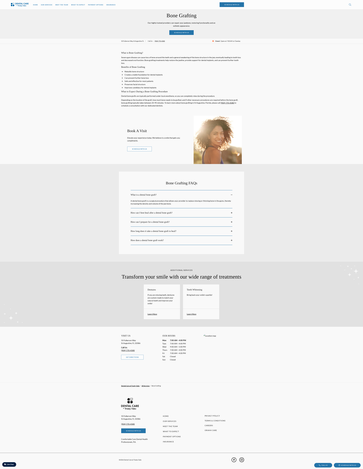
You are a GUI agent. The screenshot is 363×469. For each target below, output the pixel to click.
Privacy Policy (212, 416)
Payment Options (95, 5)
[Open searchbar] (350, 5)
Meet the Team (61, 5)
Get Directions (132, 357)
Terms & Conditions (215, 421)
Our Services (46, 5)
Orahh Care (211, 430)
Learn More (152, 314)
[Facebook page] (234, 459)
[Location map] (223, 354)
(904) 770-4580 (160, 41)
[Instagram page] (241, 459)
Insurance (111, 5)
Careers (209, 425)
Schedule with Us (231, 4)
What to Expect (78, 5)
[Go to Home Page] (20, 5)
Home (35, 5)
